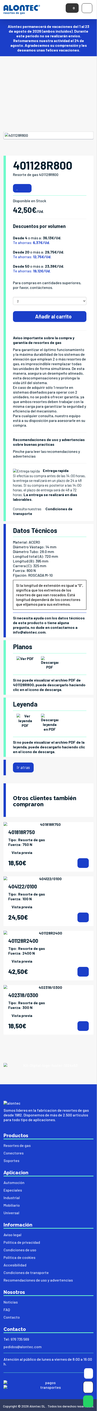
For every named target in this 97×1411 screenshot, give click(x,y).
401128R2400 (23, 941)
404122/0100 (22, 886)
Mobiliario (12, 1205)
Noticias (11, 1302)
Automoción (14, 1182)
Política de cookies (19, 1257)
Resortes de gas (17, 1145)
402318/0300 (23, 995)
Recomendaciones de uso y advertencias (38, 1280)
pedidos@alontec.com (23, 1346)
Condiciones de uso (20, 1250)
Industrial (12, 1197)
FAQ (7, 1309)
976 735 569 (20, 1339)
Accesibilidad (15, 1265)
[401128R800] (48, 135)
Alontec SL (37, 1406)
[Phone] (88, 1388)
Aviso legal (12, 1234)
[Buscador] (88, 1374)
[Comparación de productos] (26, 188)
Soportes (11, 1160)
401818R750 (21, 832)
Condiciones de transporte (26, 1272)
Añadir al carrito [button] (53, 316)
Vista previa (22, 852)
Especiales (13, 1190)
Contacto (12, 1317)
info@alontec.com (29, 632)
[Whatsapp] (88, 1402)
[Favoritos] (17, 188)
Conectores (14, 1153)
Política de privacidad (22, 1242)
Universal (11, 1212)
